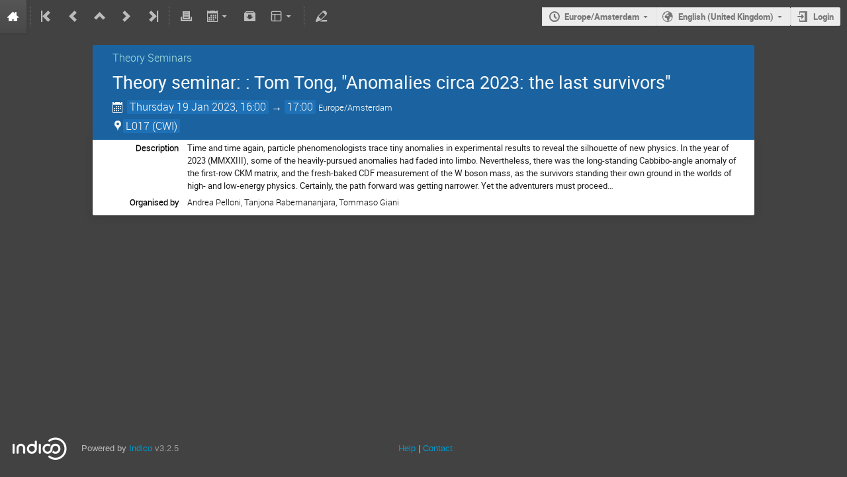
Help (407, 448)
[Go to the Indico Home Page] (13, 16)
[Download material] (250, 16)
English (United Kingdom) (726, 17)
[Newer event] (126, 16)
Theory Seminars (152, 57)
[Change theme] (282, 16)
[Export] (218, 16)
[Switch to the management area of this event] (321, 16)
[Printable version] (186, 16)
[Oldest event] (47, 16)
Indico (140, 448)
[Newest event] (152, 16)
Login (823, 17)
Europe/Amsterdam (601, 17)
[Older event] (73, 16)
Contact (438, 448)
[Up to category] (100, 16)
